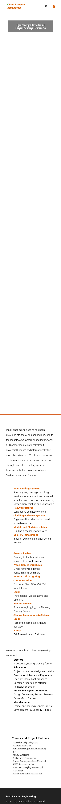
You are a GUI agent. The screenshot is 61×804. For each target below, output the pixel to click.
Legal (16, 591)
